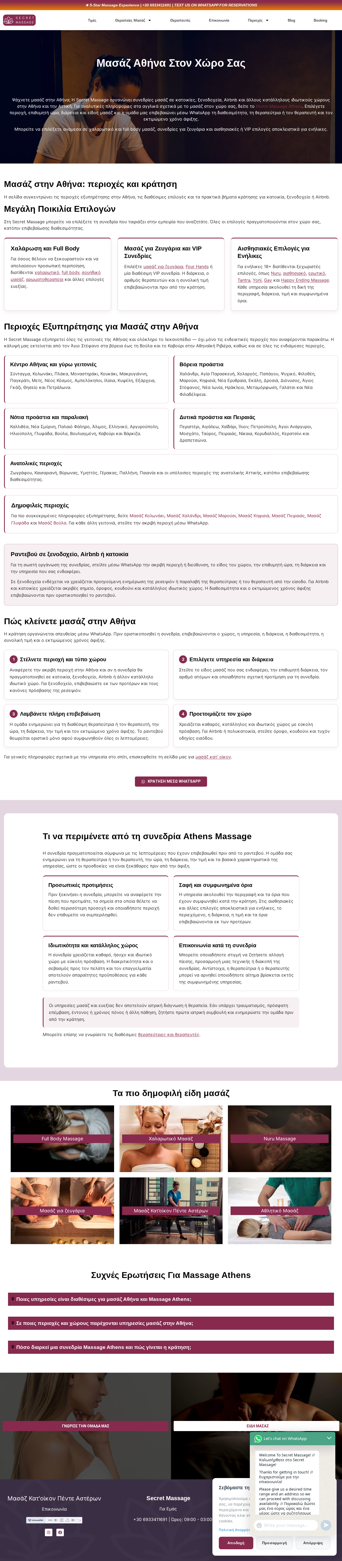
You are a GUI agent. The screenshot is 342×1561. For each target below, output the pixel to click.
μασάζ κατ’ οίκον (213, 756)
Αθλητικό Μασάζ (279, 1210)
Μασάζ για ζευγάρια (62, 1210)
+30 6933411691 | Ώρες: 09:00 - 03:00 (172, 1519)
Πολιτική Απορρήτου (236, 1530)
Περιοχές (255, 20)
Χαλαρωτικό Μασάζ (171, 1138)
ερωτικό (316, 273)
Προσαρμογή (274, 1543)
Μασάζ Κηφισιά (253, 515)
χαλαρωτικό (46, 272)
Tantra (244, 280)
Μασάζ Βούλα (52, 522)
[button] (171, 1299)
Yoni (257, 280)
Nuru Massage (280, 1138)
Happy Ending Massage (305, 280)
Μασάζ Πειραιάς (288, 515)
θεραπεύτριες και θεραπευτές (168, 1034)
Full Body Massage (62, 1138)
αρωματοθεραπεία (44, 279)
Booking (320, 20)
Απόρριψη (313, 1543)
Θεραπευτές (180, 20)
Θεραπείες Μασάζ (130, 20)
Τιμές (92, 20)
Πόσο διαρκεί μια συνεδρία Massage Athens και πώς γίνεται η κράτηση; (103, 1347)
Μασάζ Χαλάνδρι (184, 515)
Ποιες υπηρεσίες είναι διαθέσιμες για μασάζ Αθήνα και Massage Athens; (103, 1299)
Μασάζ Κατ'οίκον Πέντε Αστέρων (54, 1498)
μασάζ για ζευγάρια (163, 266)
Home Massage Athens (279, 106)
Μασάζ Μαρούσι (219, 515)
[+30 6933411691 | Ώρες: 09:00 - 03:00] (121, 1523)
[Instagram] (48, 1532)
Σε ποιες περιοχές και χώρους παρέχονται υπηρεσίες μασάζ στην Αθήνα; (104, 1323)
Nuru (276, 273)
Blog (291, 20)
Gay (268, 280)
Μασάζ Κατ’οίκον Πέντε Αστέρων (171, 1210)
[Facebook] (60, 1532)
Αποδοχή (235, 1543)
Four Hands (197, 266)
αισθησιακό (294, 273)
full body (70, 272)
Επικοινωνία (219, 20)
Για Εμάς (168, 1508)
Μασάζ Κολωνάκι (147, 515)
